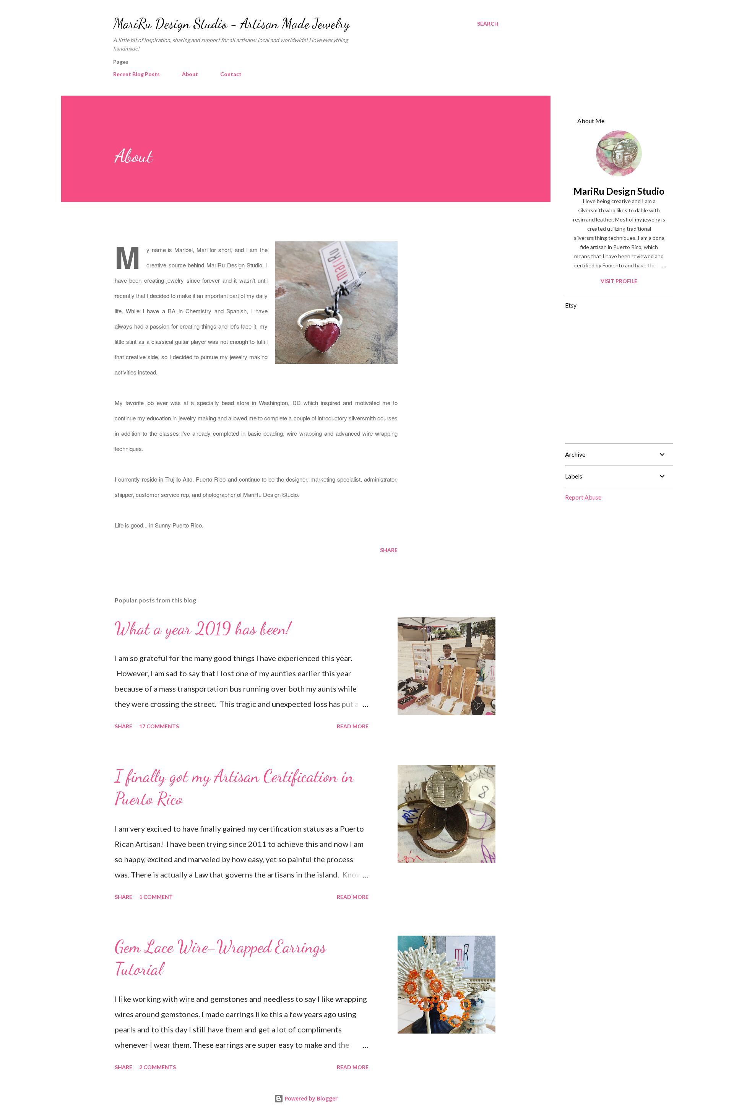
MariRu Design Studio (618, 191)
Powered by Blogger (310, 1098)
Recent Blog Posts (136, 74)
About (190, 74)
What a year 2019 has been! (203, 628)
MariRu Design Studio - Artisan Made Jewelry (231, 23)
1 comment (156, 897)
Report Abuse (583, 497)
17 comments (159, 726)
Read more (353, 726)
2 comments (157, 1067)
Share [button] (389, 550)
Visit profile (619, 281)
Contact (231, 74)
